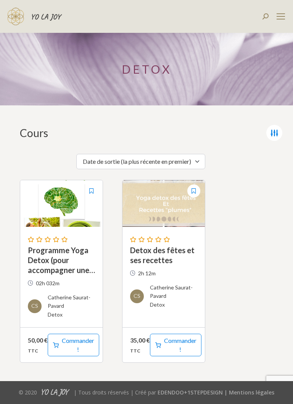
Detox (55, 314)
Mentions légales (251, 392)
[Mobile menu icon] (280, 16)
